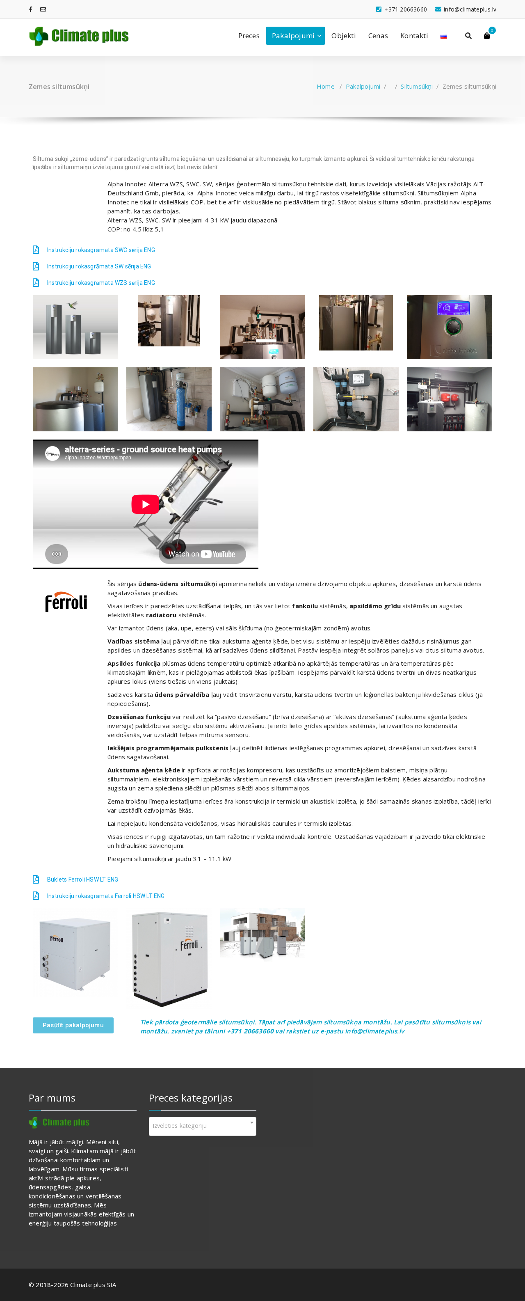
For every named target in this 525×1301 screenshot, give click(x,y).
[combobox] (203, 1126)
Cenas (378, 35)
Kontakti (414, 35)
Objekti (343, 35)
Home (326, 86)
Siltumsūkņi (417, 86)
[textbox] (202, 1125)
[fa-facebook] (30, 9)
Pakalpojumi (293, 35)
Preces (249, 35)
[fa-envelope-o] (43, 9)
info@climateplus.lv (374, 1031)
